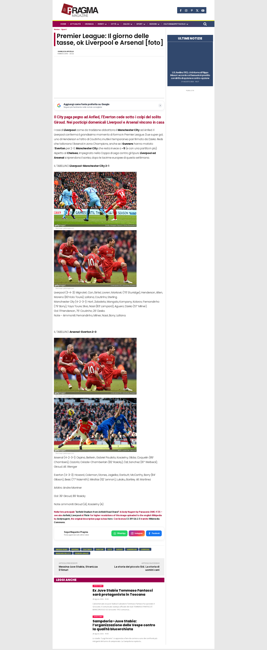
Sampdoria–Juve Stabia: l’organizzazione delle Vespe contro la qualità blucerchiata (124, 625)
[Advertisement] (109, 77)
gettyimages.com (68, 228)
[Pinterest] (192, 10)
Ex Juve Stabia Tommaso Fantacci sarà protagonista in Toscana (123, 592)
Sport (64, 29)
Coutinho (87, 549)
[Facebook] (181, 10)
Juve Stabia (97, 586)
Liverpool (145, 549)
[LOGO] (80, 10)
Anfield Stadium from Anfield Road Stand (97, 511)
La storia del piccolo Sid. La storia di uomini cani (137, 568)
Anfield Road (61, 549)
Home (57, 29)
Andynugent (63, 518)
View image (58, 228)
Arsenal (75, 549)
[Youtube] (203, 10)
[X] (197, 10)
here (110, 518)
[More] (158, 52)
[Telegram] (145, 52)
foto (109, 549)
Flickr (87, 515)
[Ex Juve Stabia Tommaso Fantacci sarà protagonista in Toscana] (70, 598)
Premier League (81, 553)
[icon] (205, 24)
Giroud (119, 549)
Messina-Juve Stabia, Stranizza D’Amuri (78, 568)
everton (99, 549)
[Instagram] (186, 10)
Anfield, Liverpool (72, 515)
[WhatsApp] (132, 52)
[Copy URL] (151, 52)
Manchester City (63, 553)
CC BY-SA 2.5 (133, 518)
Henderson (132, 549)
